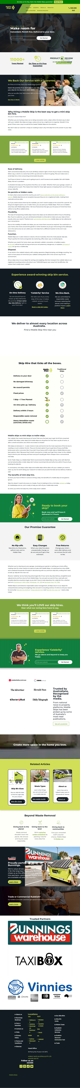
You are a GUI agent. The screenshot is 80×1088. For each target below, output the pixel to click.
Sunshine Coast (47, 347)
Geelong (34, 346)
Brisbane (36, 339)
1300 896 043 (73, 9)
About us (43, 7)
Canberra (70, 339)
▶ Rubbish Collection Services (58, 1030)
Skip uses (28, 7)
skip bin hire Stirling (23, 590)
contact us (62, 483)
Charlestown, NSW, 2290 (21, 582)
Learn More (13, 882)
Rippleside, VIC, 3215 (36, 582)
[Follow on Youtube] (31, 1066)
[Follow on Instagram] (24, 1066)
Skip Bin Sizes (16, 801)
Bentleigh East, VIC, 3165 (52, 582)
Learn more (13, 904)
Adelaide (47, 339)
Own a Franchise (30, 10)
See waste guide (38, 799)
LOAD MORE (40, 160)
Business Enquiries (42, 10)
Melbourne (14, 339)
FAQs (18, 1032)
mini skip (12, 244)
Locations (36, 7)
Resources (50, 7)
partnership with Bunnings (42, 219)
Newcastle (64, 346)
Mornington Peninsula (11, 347)
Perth (56, 339)
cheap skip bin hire (37, 590)
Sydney (24, 339)
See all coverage (61, 724)
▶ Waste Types (60, 1024)
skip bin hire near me (53, 590)
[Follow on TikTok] (28, 1066)
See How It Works (14, 99)
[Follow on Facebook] (21, 1066)
